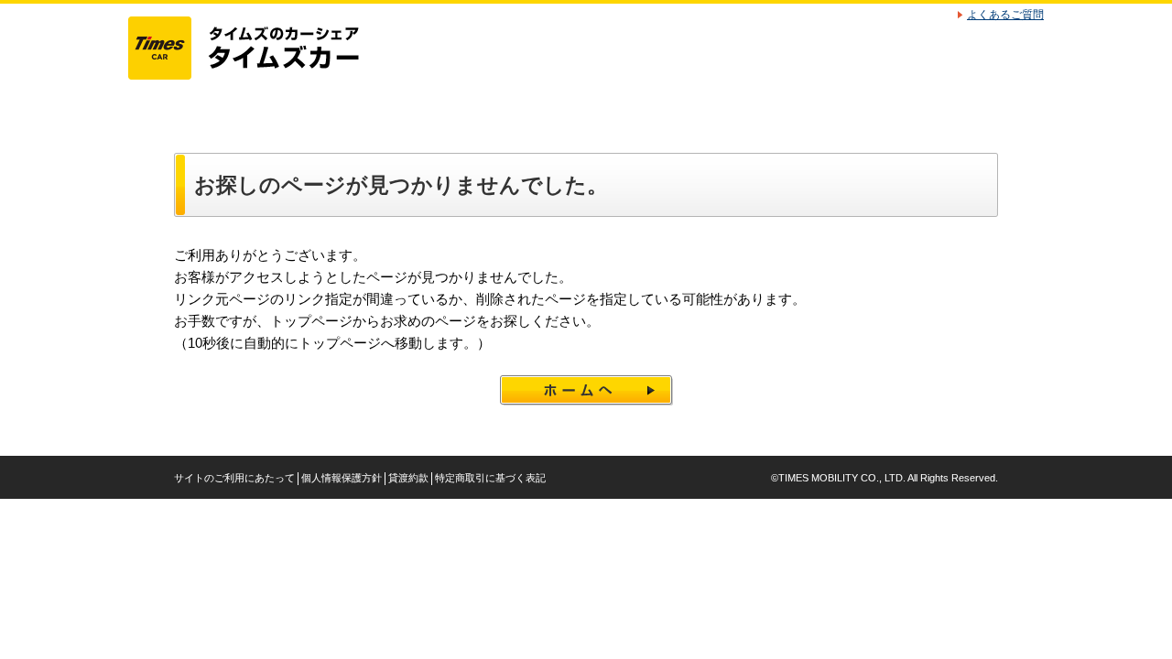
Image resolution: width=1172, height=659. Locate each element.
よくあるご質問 (1005, 14)
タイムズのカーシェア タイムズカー (259, 49)
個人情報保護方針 (341, 477)
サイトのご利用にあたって (234, 477)
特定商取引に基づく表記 (490, 477)
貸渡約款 (408, 477)
